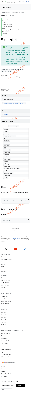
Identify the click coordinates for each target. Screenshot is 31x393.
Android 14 (3, 319)
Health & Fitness (5, 282)
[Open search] (20, 2)
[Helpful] (11, 15)
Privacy (3, 287)
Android (3, 257)
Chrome (3, 369)
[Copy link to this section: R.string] (7, 215)
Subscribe (21, 385)
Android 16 (3, 315)
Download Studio (5, 340)
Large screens (4, 296)
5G (2, 290)
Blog (2, 269)
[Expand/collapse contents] (10, 19)
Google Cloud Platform (6, 374)
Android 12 (3, 324)
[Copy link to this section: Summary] (10, 90)
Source (3, 264)
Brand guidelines (15, 381)
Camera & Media (5, 285)
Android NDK (4, 343)
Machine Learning (5, 280)
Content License (16, 238)
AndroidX (8, 52)
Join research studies (6, 357)
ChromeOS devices (6, 301)
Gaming (3, 277)
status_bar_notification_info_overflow (14, 103)
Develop (13, 12)
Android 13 (3, 322)
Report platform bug (6, 349)
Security (3, 261)
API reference (6, 7)
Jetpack (20, 52)
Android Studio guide (6, 333)
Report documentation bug (7, 352)
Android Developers (5, 12)
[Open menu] (2, 2)
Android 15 (3, 317)
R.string (5, 114)
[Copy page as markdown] (18, 39)
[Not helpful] (13, 15)
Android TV (4, 306)
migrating (8, 58)
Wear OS (3, 298)
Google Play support (6, 354)
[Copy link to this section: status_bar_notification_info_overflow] (2, 195)
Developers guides (5, 336)
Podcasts (3, 271)
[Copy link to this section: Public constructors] (19, 209)
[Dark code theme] (29, 199)
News (2, 266)
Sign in (27, 2)
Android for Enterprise (6, 259)
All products (4, 376)
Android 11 (3, 327)
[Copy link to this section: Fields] (7, 187)
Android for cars (5, 303)
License (8, 381)
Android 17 (3, 312)
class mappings (13, 63)
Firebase (3, 371)
